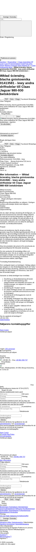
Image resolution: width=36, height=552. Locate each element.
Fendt (23, 64)
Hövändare (14, 512)
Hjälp (8, 516)
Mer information (5, 460)
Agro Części (4, 330)
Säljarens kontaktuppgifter (19, 516)
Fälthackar (19, 509)
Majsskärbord (5, 512)
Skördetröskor (23, 507)
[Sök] (16, 28)
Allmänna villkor (5, 522)
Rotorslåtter (4, 510)
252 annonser (10, 349)
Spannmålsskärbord (7, 509)
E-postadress (26, 406)
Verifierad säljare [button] (6, 332)
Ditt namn (25, 394)
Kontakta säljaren (7, 135)
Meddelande (24, 411)
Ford (26, 64)
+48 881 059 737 (22, 360)
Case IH (7, 64)
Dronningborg (15, 64)
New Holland (22, 65)
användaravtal (19, 424)
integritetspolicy (5, 424)
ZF (29, 65)
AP (32, 62)
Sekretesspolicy (17, 522)
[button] (18, 47)
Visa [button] (14, 360)
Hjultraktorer (13, 507)
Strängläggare (14, 510)
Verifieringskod (5, 418)
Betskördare (4, 507)
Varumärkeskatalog (22, 524)
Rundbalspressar (29, 509)
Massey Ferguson (11, 65)
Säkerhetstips (5, 320)
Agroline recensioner (7, 524)
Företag (24, 396)
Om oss (2, 516)
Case (2, 64)
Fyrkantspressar (24, 510)
